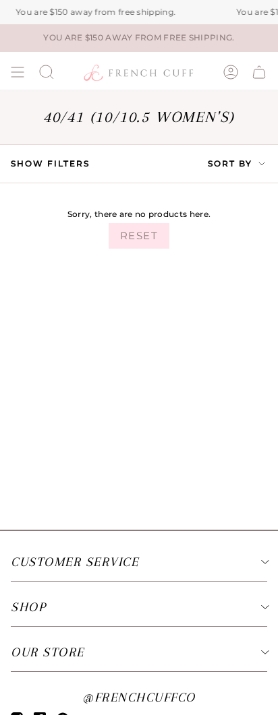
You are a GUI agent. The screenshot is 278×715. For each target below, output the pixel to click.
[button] (46, 72)
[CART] (259, 72)
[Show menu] (17, 72)
